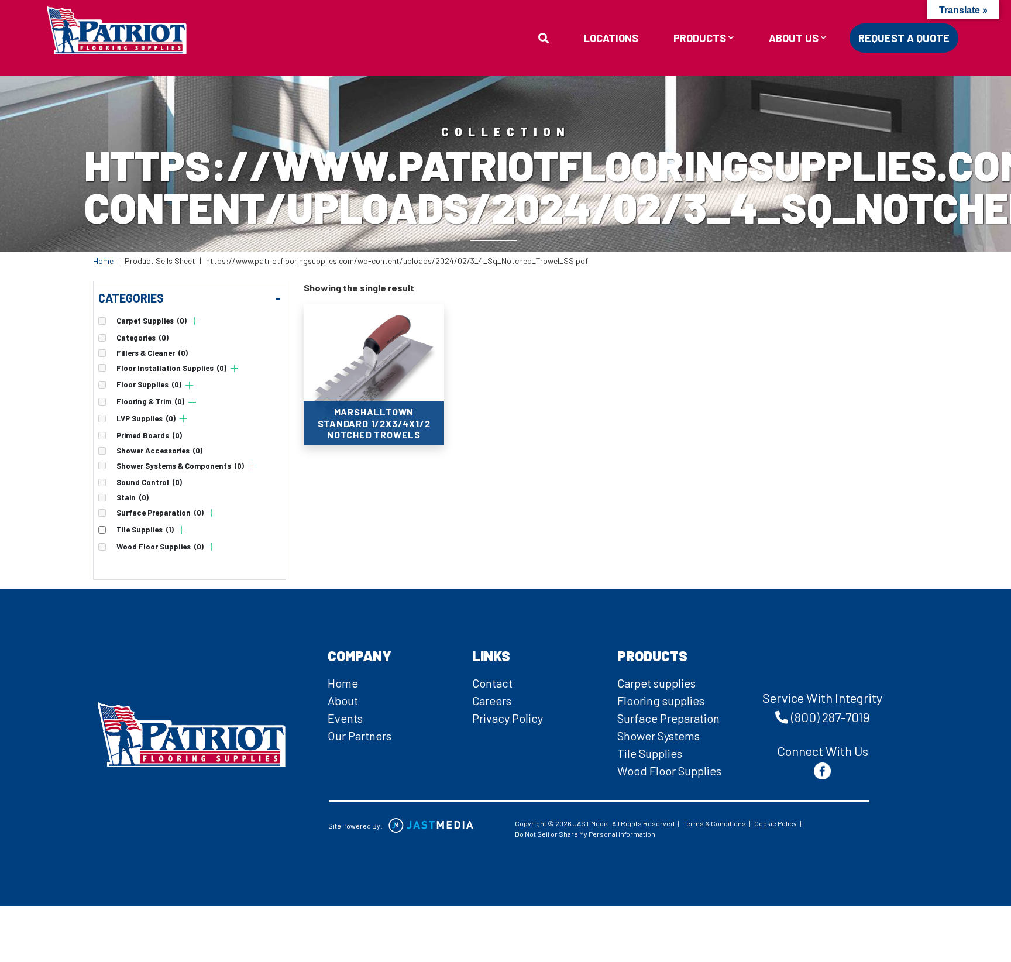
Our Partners (359, 736)
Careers (491, 700)
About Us (794, 38)
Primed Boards (149, 435)
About (343, 700)
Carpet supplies (656, 683)
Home (103, 261)
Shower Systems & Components (180, 466)
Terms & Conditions (714, 823)
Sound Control (149, 482)
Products (699, 38)
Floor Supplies (148, 384)
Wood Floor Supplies (160, 546)
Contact (492, 683)
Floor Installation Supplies (171, 368)
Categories (142, 338)
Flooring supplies (660, 700)
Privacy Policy (507, 718)
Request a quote (904, 38)
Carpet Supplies (151, 321)
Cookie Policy (775, 823)
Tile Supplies (145, 529)
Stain (132, 497)
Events (345, 718)
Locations (611, 38)
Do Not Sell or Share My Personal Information (585, 834)
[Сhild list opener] (194, 321)
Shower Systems (658, 736)
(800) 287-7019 (830, 716)
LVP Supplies (146, 418)
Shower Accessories (159, 450)
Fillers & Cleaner (152, 353)
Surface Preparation (160, 513)
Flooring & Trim (150, 401)
